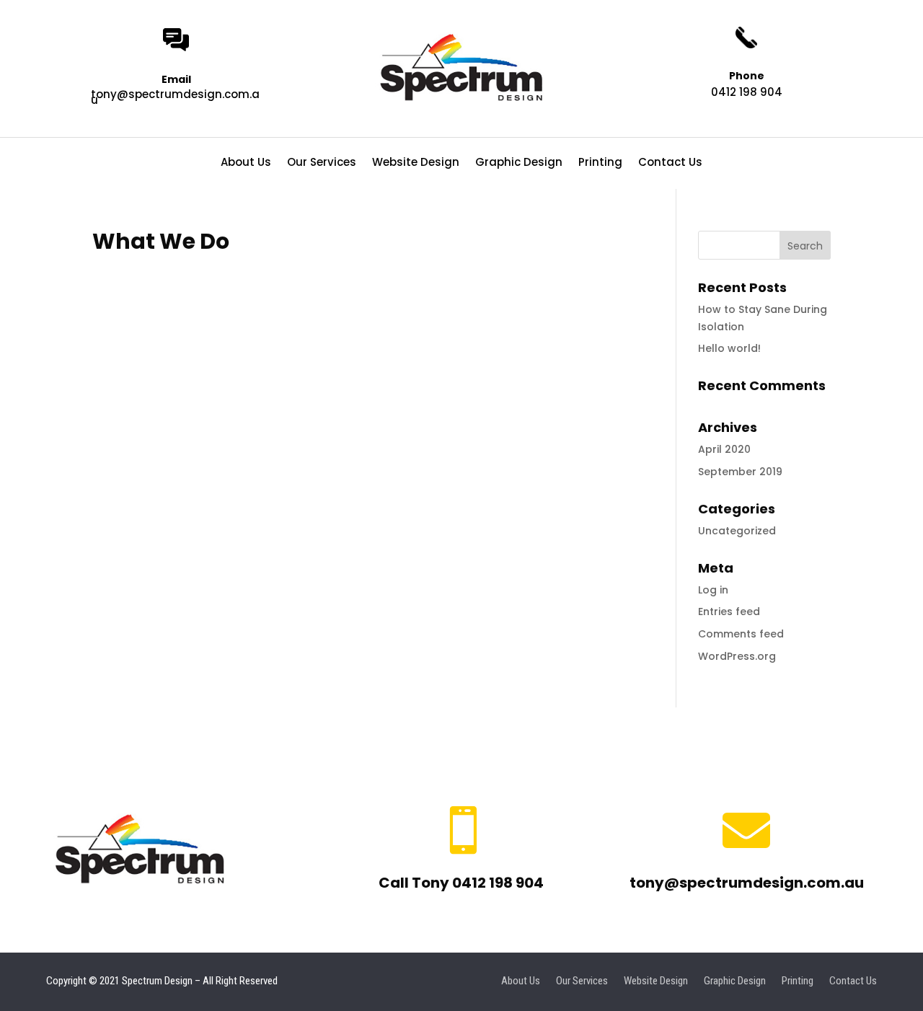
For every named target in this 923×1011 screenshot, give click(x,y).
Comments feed (741, 634)
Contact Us (670, 163)
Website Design (415, 163)
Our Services (321, 163)
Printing (600, 163)
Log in (713, 590)
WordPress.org (737, 656)
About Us (246, 163)
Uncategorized (737, 531)
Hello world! (729, 348)
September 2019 (740, 471)
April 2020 (724, 449)
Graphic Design (518, 163)
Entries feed (729, 611)
